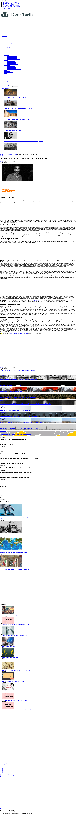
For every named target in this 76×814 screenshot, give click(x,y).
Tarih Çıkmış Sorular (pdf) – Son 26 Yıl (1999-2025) (13, 681)
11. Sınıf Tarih (6, 42)
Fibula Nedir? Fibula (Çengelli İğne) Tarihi (9, 2)
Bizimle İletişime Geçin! (6, 8)
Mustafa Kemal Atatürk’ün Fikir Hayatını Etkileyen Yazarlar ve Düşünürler (23, 141)
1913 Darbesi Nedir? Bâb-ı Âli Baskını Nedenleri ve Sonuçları (19, 152)
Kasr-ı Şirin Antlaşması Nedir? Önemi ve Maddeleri (17, 119)
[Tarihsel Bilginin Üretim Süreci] (8, 645)
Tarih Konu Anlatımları (6, 766)
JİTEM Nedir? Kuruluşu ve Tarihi (10, 385)
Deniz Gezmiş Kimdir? (6, 189)
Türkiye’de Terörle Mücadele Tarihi (11, 391)
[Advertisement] (38, 25)
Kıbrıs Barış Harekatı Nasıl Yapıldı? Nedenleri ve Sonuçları (15, 535)
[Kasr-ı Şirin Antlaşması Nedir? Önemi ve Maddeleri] (10, 117)
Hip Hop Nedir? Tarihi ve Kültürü (12, 130)
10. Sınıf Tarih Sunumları (11, 62)
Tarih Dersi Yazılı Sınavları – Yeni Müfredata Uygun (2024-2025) (16, 670)
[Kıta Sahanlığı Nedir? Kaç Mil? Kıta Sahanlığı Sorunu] (11, 549)
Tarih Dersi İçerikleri (6, 763)
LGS (5, 76)
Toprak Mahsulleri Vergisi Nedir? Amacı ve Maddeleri (18, 398)
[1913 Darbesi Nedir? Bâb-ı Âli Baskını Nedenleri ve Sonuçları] (10, 149)
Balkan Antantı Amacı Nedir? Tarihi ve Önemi (15, 435)
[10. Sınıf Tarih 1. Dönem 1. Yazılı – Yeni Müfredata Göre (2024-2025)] (8, 708)
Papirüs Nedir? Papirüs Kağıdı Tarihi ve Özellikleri (11, 3)
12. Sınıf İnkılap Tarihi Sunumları (12, 64)
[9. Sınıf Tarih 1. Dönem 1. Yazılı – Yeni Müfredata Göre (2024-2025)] (8, 623)
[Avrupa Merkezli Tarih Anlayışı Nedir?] (8, 656)
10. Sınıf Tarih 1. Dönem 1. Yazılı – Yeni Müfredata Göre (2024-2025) (16, 710)
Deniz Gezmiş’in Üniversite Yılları (10, 190)
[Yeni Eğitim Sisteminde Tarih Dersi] (8, 689)
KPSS (5, 78)
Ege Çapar (2, 161)
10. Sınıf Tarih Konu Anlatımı (12, 52)
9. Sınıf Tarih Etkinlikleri (11, 66)
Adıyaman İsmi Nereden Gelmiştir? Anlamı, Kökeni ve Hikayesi (21, 422)
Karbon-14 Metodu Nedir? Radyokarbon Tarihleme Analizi (14, 635)
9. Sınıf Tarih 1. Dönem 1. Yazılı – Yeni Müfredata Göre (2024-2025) (16, 624)
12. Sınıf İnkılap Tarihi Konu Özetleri (13, 59)
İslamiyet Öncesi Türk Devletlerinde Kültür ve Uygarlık (18, 108)
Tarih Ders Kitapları (10, 46)
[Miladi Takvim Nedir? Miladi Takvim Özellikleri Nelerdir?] (11, 567)
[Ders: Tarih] (16, 16)
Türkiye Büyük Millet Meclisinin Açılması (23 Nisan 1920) (19, 379)
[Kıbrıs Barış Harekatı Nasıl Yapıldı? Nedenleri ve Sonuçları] (11, 532)
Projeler (5, 73)
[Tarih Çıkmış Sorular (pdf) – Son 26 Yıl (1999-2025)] (8, 680)
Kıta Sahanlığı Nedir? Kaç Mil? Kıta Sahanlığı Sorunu (13, 552)
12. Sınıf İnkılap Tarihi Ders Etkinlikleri (14, 69)
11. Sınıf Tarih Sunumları (11, 63)
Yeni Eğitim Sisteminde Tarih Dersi (9, 690)
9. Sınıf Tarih (6, 40)
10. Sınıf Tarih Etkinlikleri (11, 67)
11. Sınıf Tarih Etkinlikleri (11, 68)
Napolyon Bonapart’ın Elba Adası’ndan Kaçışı (10, 5)
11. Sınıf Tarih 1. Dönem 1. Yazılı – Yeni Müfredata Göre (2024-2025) (16, 700)
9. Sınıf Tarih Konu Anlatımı (12, 51)
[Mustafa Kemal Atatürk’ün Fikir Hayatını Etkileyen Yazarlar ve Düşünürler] (10, 138)
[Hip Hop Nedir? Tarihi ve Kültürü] (10, 127)
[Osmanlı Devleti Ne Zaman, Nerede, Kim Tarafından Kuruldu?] (10, 95)
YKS (5, 77)
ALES (5, 79)
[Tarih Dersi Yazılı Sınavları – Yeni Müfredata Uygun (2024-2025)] (8, 669)
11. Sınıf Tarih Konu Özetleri (12, 58)
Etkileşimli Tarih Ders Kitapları (12, 48)
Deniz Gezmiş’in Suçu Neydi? (7, 191)
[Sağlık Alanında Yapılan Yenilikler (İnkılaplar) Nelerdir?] (11, 515)
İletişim (4, 82)
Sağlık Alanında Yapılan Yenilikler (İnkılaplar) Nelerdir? (14, 518)
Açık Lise (6, 80)
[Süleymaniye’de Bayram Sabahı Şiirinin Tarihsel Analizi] (8, 613)
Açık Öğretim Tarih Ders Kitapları (13, 47)
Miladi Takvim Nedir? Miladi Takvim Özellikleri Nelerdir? (14, 569)
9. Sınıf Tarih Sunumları (11, 61)
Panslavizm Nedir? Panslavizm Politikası (9, 4)
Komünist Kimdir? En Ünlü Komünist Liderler (19, 333)
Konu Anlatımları (7, 50)
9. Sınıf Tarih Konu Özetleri (12, 56)
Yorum (1, 495)
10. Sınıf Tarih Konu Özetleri (12, 57)
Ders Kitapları (6, 45)
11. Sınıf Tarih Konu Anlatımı (12, 53)
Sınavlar (4, 75)
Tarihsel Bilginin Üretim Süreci (8, 646)
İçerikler (4, 44)
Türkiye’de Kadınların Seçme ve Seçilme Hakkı (15, 410)
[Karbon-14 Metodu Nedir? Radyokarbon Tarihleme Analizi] (8, 634)
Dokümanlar (5, 74)
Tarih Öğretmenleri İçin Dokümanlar (8, 764)
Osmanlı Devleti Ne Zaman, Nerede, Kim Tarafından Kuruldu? (20, 98)
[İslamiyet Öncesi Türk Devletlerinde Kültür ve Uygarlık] (10, 106)
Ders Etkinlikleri (7, 65)
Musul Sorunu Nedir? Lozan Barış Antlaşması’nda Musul (19, 428)
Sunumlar (6, 60)
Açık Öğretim (6, 81)
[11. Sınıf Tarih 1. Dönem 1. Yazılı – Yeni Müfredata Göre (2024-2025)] (8, 699)
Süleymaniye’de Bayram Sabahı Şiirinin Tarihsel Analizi (13, 615)
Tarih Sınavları (4, 765)
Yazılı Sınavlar (7, 71)
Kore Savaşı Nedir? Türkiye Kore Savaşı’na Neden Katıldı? (19, 416)
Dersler (4, 39)
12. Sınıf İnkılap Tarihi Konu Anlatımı (13, 54)
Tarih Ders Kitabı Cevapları (11, 49)
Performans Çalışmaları (8, 72)
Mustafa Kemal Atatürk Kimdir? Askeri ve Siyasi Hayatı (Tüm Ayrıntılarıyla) (25, 404)
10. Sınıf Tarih (7, 41)
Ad (0, 497)
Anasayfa (1, 154)
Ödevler (5, 70)
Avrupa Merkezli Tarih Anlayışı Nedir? (10, 657)
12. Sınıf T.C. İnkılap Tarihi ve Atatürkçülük (12, 43)
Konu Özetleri (6, 55)
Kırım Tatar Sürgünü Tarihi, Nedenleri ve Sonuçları (11, 6)
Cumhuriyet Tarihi (13, 154)
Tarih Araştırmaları (7, 154)
